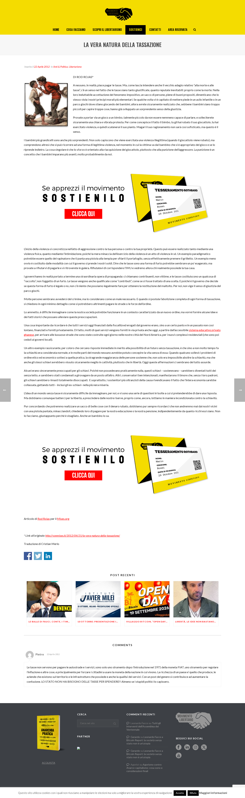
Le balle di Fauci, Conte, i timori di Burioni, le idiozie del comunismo (50, 621)
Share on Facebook (28, 556)
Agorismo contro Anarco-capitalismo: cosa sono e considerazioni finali (144, 768)
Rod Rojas (43, 518)
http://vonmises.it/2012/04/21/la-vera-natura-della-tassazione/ (82, 535)
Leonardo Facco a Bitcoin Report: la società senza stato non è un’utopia (144, 740)
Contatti (155, 29)
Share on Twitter (38, 556)
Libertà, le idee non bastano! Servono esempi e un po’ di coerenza (196, 621)
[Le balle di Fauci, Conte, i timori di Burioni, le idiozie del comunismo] (49, 599)
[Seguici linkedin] (187, 747)
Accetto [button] (180, 793)
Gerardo (135, 736)
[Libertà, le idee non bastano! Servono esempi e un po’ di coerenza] (195, 599)
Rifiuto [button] (193, 793)
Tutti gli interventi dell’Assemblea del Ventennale (143, 726)
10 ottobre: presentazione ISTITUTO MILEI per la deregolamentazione (99, 621)
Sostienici (135, 29)
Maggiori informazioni (213, 792)
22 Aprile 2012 (42, 66)
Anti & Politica (60, 66)
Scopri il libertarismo (107, 29)
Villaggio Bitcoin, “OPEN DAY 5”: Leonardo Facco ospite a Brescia (147, 621)
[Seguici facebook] (179, 747)
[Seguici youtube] (179, 756)
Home (56, 29)
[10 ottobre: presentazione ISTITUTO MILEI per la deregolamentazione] (98, 599)
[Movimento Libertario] (122, 12)
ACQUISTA (48, 762)
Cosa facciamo (75, 29)
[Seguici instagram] (195, 747)
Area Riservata (177, 29)
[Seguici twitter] (204, 747)
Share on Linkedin (48, 556)
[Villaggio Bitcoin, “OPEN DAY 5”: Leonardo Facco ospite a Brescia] (146, 599)
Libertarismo (75, 66)
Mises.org (63, 518)
